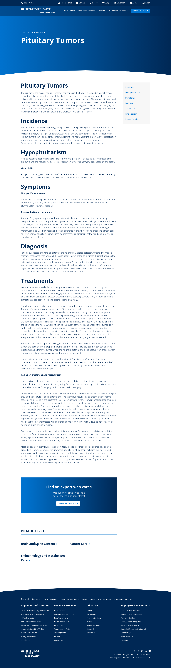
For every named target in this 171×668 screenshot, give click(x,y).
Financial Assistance (61, 622)
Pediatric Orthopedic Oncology (53, 599)
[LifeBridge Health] (30, 653)
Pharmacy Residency (128, 618)
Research (90, 629)
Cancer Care (78, 544)
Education (121, 3)
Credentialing (125, 633)
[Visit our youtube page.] (149, 651)
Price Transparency (61, 618)
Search (147, 3)
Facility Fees (58, 625)
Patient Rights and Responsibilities (34, 625)
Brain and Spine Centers (38, 544)
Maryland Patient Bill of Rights (32, 629)
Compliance (25, 640)
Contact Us (58, 640)
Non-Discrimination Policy (30, 622)
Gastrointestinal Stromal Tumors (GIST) (118, 599)
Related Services (132, 119)
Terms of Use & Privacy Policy (32, 614)
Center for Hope (93, 625)
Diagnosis (129, 103)
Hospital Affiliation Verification (132, 629)
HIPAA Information (28, 618)
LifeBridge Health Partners (131, 610)
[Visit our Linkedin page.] (145, 651)
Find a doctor (131, 114)
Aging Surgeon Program (130, 625)
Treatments (130, 108)
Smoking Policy (60, 633)
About (134, 3)
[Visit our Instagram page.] (142, 651)
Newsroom (91, 614)
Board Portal (125, 636)
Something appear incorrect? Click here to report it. (128, 657)
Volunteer (124, 640)
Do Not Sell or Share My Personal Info (35, 610)
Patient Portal (66, 3)
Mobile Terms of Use (29, 633)
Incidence (129, 87)
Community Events (94, 618)
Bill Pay (94, 3)
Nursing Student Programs (131, 622)
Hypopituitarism (132, 92)
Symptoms (130, 98)
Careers (82, 3)
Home (23, 32)
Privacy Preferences (28, 636)
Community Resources (62, 614)
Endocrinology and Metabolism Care (43, 558)
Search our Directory (67, 504)
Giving (106, 3)
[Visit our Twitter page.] (138, 651)
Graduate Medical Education (131, 614)
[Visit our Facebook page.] (134, 651)
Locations (102, 10)
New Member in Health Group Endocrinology (84, 599)
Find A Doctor (69, 10)
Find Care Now (139, 10)
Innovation (91, 633)
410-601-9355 (30, 3)
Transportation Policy (62, 629)
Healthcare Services (86, 10)
